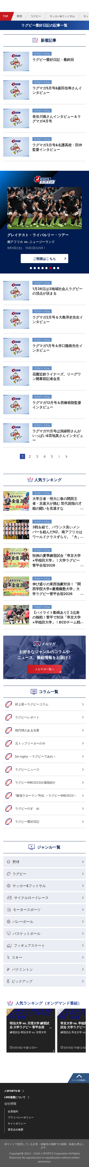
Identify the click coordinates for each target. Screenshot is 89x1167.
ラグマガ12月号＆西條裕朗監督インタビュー (56, 404)
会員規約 (13, 1111)
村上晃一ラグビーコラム (31, 704)
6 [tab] (50, 268)
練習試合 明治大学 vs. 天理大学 (28, 1032)
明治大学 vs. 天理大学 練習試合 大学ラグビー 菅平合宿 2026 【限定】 (29, 1025)
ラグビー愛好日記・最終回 (53, 59)
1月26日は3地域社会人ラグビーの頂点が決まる (57, 291)
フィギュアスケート (29, 945)
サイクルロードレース (31, 897)
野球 (19, 16)
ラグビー (36, 16)
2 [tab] (35, 268)
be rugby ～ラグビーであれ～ (35, 756)
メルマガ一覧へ (44, 669)
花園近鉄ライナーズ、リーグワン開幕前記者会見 (56, 376)
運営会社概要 (15, 1129)
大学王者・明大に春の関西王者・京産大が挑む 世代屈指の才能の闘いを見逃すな (57, 503)
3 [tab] (39, 268)
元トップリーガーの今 (30, 743)
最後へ (66, 456)
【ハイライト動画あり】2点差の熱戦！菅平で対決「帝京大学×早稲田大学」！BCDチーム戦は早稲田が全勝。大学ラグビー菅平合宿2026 (56, 617)
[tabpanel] (44, 226)
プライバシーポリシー (21, 1117)
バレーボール (23, 921)
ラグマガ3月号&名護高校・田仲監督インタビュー (57, 147)
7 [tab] (54, 268)
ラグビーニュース (27, 769)
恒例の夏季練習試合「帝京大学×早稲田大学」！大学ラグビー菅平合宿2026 (56, 560)
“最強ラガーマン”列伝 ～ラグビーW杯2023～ (46, 795)
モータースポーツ (27, 909)
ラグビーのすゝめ (27, 808)
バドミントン (22, 969)
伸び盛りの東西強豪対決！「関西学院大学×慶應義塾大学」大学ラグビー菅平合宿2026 (56, 589)
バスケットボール (26, 933)
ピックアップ (22, 981)
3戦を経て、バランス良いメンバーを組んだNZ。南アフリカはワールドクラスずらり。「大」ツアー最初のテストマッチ (57, 532)
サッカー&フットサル (62, 16)
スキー (17, 957)
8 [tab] (58, 268)
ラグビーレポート (27, 717)
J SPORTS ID (12, 1090)
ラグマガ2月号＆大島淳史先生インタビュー (57, 319)
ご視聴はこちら (44, 259)
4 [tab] (42, 268)
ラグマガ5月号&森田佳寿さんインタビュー (57, 90)
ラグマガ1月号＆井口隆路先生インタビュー (57, 347)
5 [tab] (46, 268)
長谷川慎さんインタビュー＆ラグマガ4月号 (56, 118)
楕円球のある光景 (27, 730)
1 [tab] (31, 268)
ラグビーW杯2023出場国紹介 (35, 782)
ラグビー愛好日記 (27, 821)
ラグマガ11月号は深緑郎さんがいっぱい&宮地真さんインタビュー (57, 435)
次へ (59, 456)
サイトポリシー (17, 1123)
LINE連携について (14, 1097)
